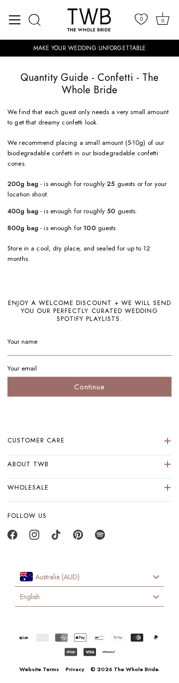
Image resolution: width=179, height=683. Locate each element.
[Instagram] (34, 537)
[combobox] (89, 577)
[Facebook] (12, 537)
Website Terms (39, 669)
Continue (89, 386)
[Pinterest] (78, 537)
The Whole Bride (136, 669)
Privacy (75, 669)
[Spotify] (100, 537)
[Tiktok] (56, 537)
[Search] (34, 19)
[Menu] (14, 19)
